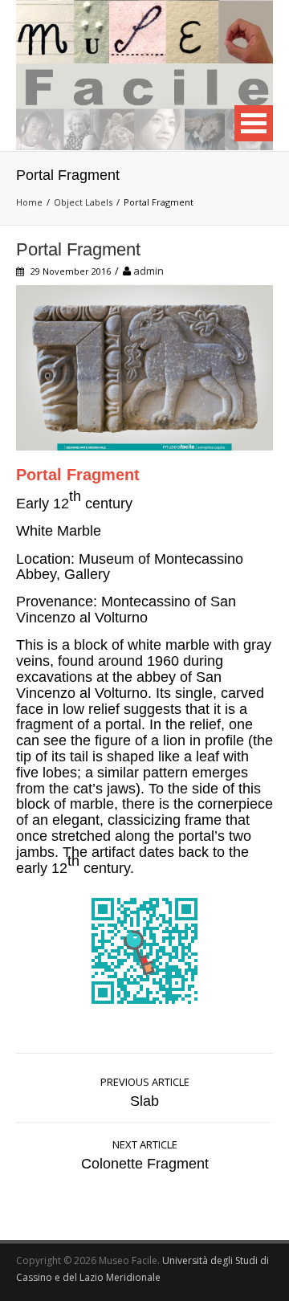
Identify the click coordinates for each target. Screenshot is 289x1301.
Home (29, 202)
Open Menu (253, 123)
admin (148, 270)
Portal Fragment (78, 249)
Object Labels (83, 202)
